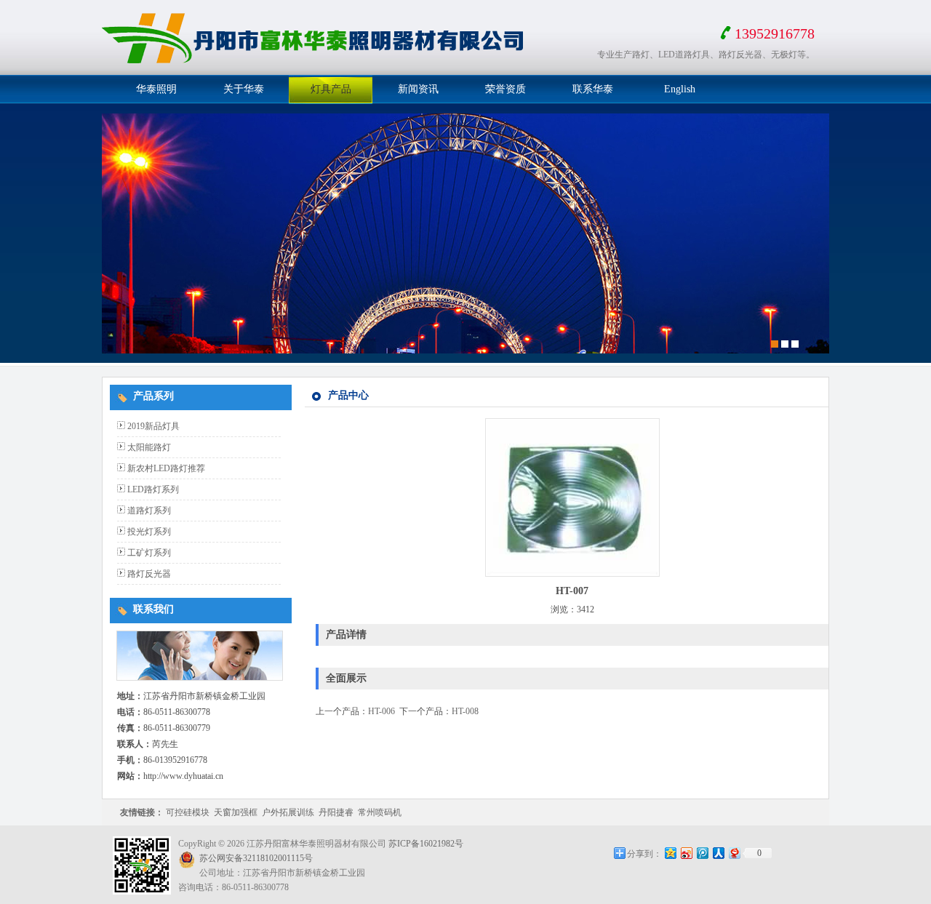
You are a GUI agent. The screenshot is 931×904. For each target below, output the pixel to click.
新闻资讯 (418, 89)
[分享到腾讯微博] (702, 853)
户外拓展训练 (288, 812)
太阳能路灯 (149, 447)
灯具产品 (331, 89)
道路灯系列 (149, 510)
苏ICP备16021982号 (425, 844)
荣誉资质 (505, 89)
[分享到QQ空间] (670, 853)
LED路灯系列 (153, 489)
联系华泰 (592, 89)
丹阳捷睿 (336, 812)
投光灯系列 (149, 532)
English (679, 89)
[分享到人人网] (718, 853)
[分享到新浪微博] (686, 853)
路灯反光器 (149, 574)
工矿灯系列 (149, 553)
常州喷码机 (379, 812)
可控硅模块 (187, 812)
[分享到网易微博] (734, 853)
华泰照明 (156, 89)
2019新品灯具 (153, 426)
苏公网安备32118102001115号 (256, 858)
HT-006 (381, 711)
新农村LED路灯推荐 (166, 468)
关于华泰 (243, 89)
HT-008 (465, 711)
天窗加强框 (235, 812)
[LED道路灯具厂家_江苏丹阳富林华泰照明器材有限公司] (316, 70)
